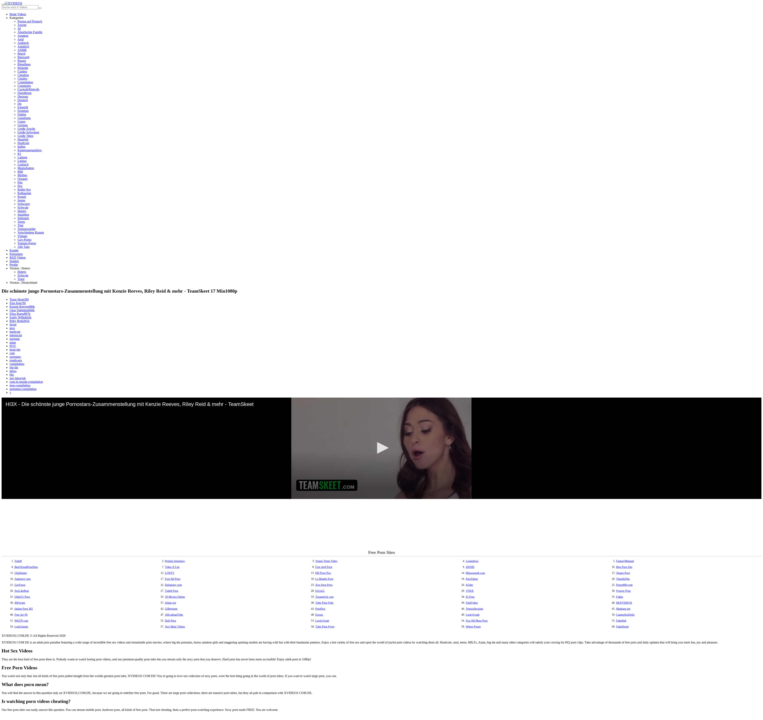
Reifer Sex (24, 189)
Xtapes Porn (623, 573)
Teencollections (474, 608)
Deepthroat (24, 93)
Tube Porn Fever (324, 626)
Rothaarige (24, 193)
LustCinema (21, 626)
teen (12, 328)
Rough (21, 196)
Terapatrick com (324, 596)
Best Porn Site (624, 567)
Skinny (21, 211)
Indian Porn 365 (24, 608)
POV (13, 346)
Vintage (22, 236)
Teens (21, 221)
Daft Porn (170, 620)
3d (19, 28)
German (22, 125)
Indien (21, 146)
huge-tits (15, 349)
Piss (19, 182)
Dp (19, 103)
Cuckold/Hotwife (28, 89)
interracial (16, 335)
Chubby (22, 78)
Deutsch (22, 100)
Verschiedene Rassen (30, 232)
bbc (12, 374)
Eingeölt (22, 107)
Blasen (21, 60)
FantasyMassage (625, 561)
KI (19, 153)
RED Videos (18, 257)
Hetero (21, 272)
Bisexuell (23, 57)
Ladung (22, 157)
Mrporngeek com (475, 573)
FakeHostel (622, 626)
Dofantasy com (173, 584)
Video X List (172, 567)
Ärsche (21, 25)
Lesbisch (23, 164)
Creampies (24, 85)
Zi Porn (470, 596)
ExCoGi (319, 590)
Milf (20, 171)
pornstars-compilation (23, 389)
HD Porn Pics (323, 573)
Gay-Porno (24, 239)
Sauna (21, 200)
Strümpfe (23, 218)
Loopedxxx (472, 561)
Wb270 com (21, 620)
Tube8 (18, 561)
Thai (20, 225)
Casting (22, 71)
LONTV (169, 573)
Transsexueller (26, 229)
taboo (13, 371)
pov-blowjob (18, 378)
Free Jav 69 (21, 614)
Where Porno (473, 626)
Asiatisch (23, 46)
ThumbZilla (623, 578)
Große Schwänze (28, 132)
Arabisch (23, 43)
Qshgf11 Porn (22, 596)
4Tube (469, 584)
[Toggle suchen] (3, 4)
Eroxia (319, 614)
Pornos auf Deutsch (29, 21)
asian (13, 342)
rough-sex (16, 360)
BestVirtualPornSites (26, 567)
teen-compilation (20, 385)
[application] (381, 448)
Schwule (22, 207)
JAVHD (470, 567)
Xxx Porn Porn (323, 584)
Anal (20, 39)
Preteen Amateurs (175, 561)
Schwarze (23, 204)
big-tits (14, 367)
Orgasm (22, 178)
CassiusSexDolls (625, 614)
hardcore (15, 331)
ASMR (22, 50)
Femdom (23, 111)
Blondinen (24, 64)
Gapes (21, 121)
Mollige (22, 175)
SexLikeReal (22, 590)
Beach (21, 53)
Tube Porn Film (324, 602)
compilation (17, 364)
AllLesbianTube (174, 614)
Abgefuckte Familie (29, 32)
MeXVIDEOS (624, 602)
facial (13, 324)
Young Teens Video (326, 561)
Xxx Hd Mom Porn (477, 620)
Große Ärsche (26, 128)
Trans (20, 279)
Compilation (25, 82)
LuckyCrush (472, 614)
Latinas (22, 161)
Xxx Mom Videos (175, 626)
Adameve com (23, 578)
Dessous (22, 96)
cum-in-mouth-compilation (26, 381)
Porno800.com (624, 584)
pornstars (15, 356)
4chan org (170, 602)
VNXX (470, 590)
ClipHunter (21, 573)
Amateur (22, 35)
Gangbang (24, 118)
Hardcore (23, 143)
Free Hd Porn (172, 578)
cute (12, 353)
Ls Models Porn (324, 578)
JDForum (20, 602)
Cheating (23, 75)
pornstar (15, 339)
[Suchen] (40, 8)
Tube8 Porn (171, 590)
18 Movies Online (175, 596)
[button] (381, 448)
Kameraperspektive (29, 150)
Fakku (619, 596)
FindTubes (472, 602)
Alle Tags (23, 246)
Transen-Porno (26, 243)
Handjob (22, 139)
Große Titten (25, 136)
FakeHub (621, 620)
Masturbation (25, 168)
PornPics (320, 608)
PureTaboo (472, 578)
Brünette (22, 68)
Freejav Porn (623, 590)
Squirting (23, 214)
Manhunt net (623, 608)
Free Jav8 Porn (323, 567)
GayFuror (20, 584)
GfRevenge (171, 608)
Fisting (21, 114)
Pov (19, 186)
